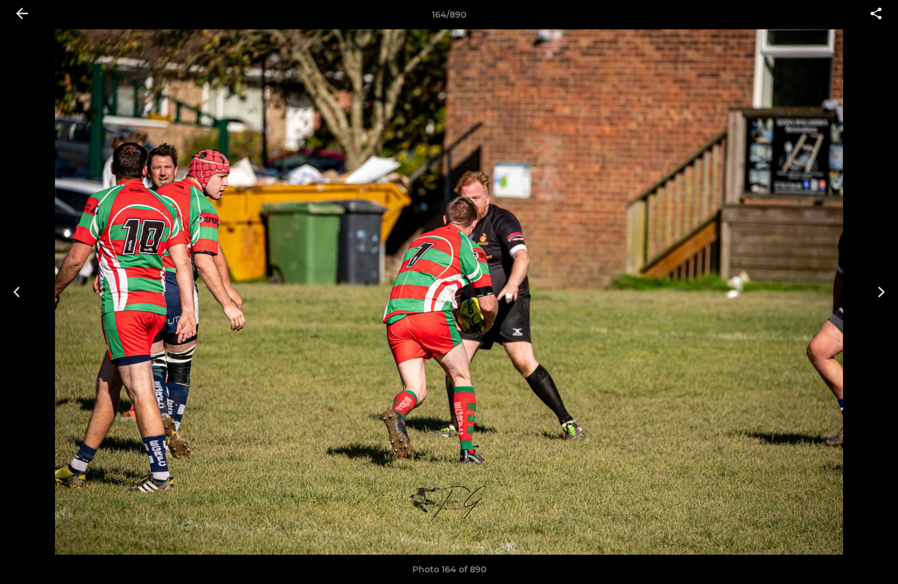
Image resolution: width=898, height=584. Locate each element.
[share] (876, 14)
